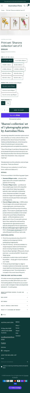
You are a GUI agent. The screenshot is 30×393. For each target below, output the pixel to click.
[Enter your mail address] (27, 362)
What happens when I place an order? (12, 293)
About (17, 330)
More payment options (15, 119)
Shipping (3, 51)
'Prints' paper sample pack (14, 230)
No (3, 103)
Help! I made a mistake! (9, 305)
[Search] (24, 5)
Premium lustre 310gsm (8, 90)
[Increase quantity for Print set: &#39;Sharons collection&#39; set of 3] (7, 110)
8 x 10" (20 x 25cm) (7, 60)
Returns (4, 301)
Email (2, 358)
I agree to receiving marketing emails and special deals (15, 366)
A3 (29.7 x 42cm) (6, 64)
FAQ (17, 333)
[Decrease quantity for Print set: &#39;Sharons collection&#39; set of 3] (2, 110)
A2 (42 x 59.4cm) (18, 64)
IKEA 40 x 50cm (18, 73)
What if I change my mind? (10, 309)
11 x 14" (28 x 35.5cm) (20, 60)
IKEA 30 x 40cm (6, 73)
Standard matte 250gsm (8, 86)
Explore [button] (3, 343)
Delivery (4, 297)
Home (2, 10)
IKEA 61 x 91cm (18, 77)
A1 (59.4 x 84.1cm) (6, 69)
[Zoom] (26, 15)
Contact (18, 336)
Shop (17, 325)
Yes (8, 103)
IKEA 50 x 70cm (6, 77)
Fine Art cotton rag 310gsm (9, 94)
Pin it (4, 314)
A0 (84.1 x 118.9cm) (19, 69)
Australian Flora (15, 6)
